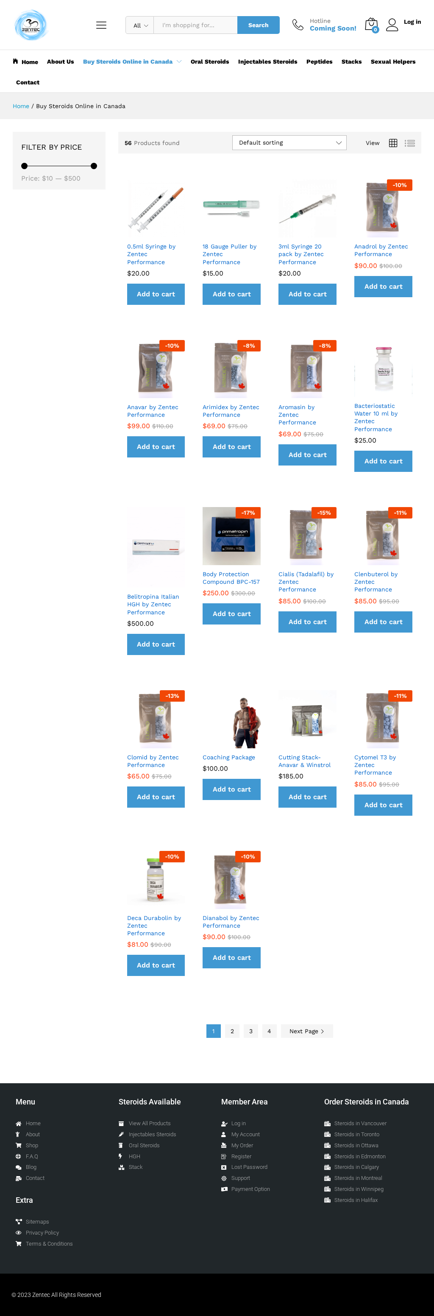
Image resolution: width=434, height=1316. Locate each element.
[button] (156, 294)
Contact (27, 82)
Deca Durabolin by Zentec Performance (154, 926)
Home (30, 62)
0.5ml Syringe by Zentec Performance (151, 254)
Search (258, 25)
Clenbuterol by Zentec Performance (376, 582)
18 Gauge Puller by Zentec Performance (229, 254)
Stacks (352, 61)
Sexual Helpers (393, 61)
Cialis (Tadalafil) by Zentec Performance (306, 582)
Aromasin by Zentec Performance (297, 415)
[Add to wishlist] (164, 232)
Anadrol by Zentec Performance (381, 250)
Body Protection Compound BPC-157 (231, 578)
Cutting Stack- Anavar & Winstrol (304, 761)
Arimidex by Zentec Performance (231, 411)
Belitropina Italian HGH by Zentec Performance (153, 604)
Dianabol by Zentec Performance (231, 922)
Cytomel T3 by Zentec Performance (375, 765)
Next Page (304, 1031)
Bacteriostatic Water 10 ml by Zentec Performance (376, 417)
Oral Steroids (210, 61)
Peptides (319, 61)
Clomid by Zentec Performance (153, 761)
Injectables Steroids (268, 61)
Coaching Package (229, 757)
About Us (60, 61)
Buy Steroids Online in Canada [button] (127, 61)
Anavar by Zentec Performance (152, 411)
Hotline (320, 20)
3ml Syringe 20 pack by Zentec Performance (301, 254)
